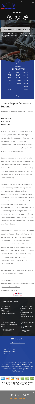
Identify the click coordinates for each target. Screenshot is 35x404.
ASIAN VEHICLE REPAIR (26, 35)
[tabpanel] (17, 81)
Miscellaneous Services (25, 331)
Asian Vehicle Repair (8, 313)
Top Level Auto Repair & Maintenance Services (17, 34)
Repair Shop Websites (20, 382)
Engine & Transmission (9, 324)
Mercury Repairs (7, 280)
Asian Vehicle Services (9, 290)
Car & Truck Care (26, 306)
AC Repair (5, 308)
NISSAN (4, 37)
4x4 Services (6, 306)
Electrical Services (27, 316)
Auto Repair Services (17, 343)
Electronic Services (8, 322)
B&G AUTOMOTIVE (7, 33)
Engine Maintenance (8, 327)
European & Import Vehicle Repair (8, 330)
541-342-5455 (12, 254)
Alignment (5, 311)
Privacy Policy (24, 384)
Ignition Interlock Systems (26, 327)
